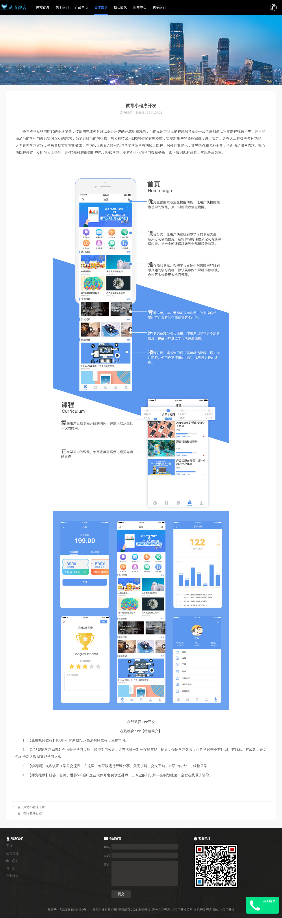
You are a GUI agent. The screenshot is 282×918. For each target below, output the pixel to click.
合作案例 (101, 7)
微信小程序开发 (224, 909)
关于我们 (62, 7)
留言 (107, 864)
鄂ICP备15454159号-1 (74, 909)
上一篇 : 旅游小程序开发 (28, 807)
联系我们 (159, 7)
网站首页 (42, 7)
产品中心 (81, 7)
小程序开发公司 (182, 909)
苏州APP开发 (161, 909)
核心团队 (120, 7)
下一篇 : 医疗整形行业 (26, 813)
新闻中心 (139, 7)
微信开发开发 (203, 909)
